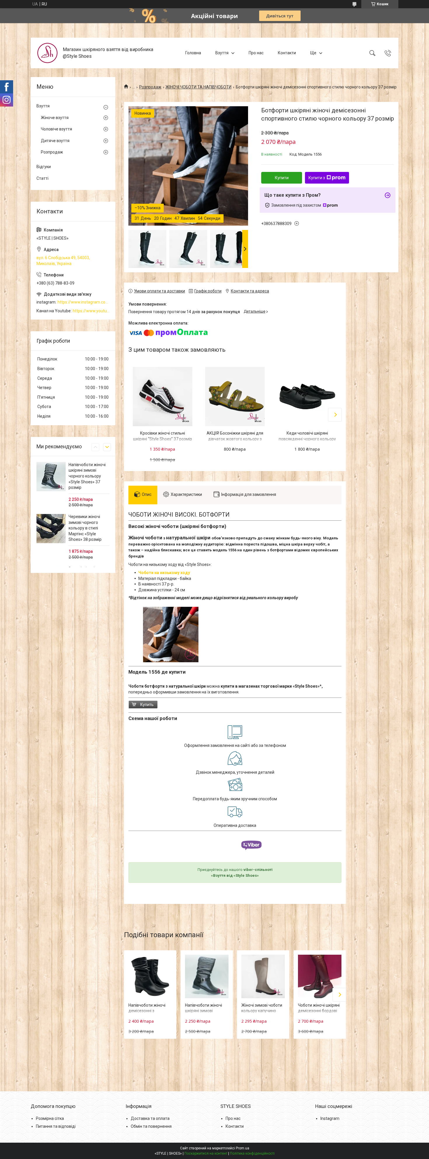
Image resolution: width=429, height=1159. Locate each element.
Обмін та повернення (151, 1126)
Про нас (256, 52)
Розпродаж (150, 87)
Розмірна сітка (50, 1118)
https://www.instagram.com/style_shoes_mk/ (83, 302)
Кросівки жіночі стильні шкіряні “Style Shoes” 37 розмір (162, 436)
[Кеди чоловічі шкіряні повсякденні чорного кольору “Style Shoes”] (307, 396)
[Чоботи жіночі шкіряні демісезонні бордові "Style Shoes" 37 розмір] (319, 976)
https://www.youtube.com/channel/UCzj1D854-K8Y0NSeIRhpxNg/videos (91, 311)
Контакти (287, 52)
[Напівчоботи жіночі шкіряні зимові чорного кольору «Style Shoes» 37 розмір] (207, 976)
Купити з (316, 177)
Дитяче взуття (55, 140)
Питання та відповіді (56, 1126)
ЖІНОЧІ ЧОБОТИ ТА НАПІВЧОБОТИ (198, 87)
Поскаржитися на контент (205, 1153)
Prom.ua (242, 1148)
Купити (282, 177)
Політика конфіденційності (252, 1153)
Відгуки (43, 166)
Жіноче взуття (55, 117)
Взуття (222, 52)
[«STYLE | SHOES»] (47, 53)
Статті (42, 178)
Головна (193, 52)
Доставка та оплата (150, 1118)
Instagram (329, 1118)
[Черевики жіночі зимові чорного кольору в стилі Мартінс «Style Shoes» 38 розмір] (51, 528)
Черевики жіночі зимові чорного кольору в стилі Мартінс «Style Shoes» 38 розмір (85, 528)
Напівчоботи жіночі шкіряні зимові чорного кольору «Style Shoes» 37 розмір (87, 476)
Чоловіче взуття (56, 129)
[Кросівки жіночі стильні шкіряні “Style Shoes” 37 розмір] (162, 396)
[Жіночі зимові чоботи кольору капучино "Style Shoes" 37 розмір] (263, 976)
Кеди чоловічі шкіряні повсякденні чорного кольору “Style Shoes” (307, 439)
